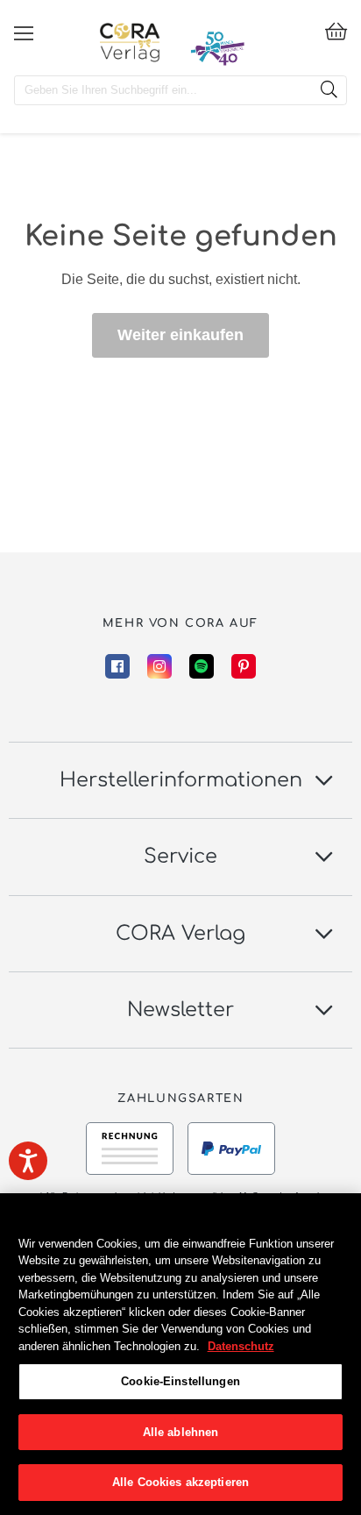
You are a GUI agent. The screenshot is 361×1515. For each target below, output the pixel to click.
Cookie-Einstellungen (180, 1381)
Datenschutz (241, 1346)
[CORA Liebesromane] (130, 42)
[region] (180, 1354)
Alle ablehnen (181, 1432)
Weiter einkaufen (180, 335)
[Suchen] (328, 90)
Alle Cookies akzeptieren (180, 1482)
